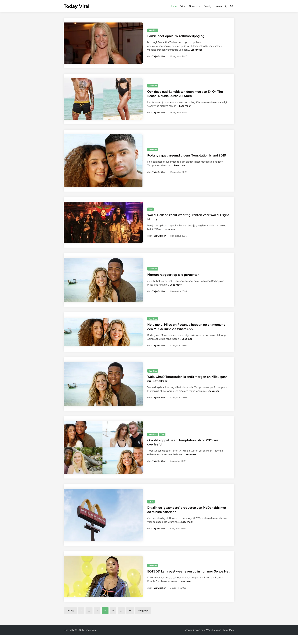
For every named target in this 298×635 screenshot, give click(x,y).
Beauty (208, 6)
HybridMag (228, 629)
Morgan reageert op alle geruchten (173, 275)
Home (173, 6)
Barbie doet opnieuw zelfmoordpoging (175, 36)
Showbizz (194, 6)
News (218, 6)
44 (130, 610)
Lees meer (196, 49)
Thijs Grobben (159, 56)
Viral (182, 6)
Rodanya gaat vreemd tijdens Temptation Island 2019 (186, 155)
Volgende (143, 610)
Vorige (70, 610)
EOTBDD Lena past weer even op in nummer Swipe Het (188, 571)
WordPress (212, 629)
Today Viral (76, 6)
